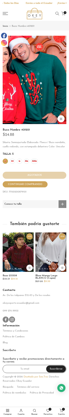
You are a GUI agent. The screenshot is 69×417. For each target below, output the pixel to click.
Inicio (5, 26)
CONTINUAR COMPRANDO (25, 184)
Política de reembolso (14, 392)
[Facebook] (4, 36)
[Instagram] (4, 43)
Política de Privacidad (42, 392)
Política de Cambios (14, 336)
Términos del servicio (28, 387)
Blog (5, 342)
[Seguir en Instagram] (12, 320)
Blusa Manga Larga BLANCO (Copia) (46, 276)
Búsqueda (8, 387)
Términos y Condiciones (15, 331)
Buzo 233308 (10, 275)
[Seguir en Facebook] (6, 320)
